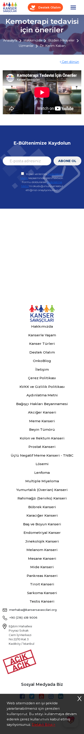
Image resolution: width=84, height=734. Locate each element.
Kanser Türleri (42, 343)
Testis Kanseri (42, 601)
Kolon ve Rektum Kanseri (42, 438)
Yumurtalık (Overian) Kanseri (42, 490)
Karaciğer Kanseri (42, 515)
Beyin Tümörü (42, 429)
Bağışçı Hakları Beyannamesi (42, 404)
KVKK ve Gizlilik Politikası (42, 387)
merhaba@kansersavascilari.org (33, 609)
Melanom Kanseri (42, 550)
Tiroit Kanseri (42, 584)
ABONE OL (67, 161)
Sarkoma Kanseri (42, 593)
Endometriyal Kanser (42, 532)
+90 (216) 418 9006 (23, 617)
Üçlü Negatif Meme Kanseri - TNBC (42, 455)
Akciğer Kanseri (42, 412)
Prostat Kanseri (42, 447)
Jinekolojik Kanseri (42, 541)
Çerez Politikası (42, 378)
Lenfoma (42, 472)
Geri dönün (70, 62)
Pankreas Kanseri (42, 576)
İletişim (42, 369)
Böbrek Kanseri (42, 507)
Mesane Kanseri (42, 558)
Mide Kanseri (42, 567)
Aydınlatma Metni (42, 395)
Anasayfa (10, 40)
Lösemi (42, 464)
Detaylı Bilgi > (43, 724)
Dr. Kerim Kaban (52, 46)
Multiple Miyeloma (42, 481)
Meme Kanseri (42, 421)
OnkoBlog (42, 361)
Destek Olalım (49, 7)
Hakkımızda (33, 40)
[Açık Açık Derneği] (21, 661)
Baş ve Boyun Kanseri (42, 524)
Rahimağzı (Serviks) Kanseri (42, 498)
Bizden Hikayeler (61, 40)
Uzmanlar (26, 46)
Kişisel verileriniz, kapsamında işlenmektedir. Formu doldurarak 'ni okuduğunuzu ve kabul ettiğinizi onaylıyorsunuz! (42, 182)
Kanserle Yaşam (42, 335)
